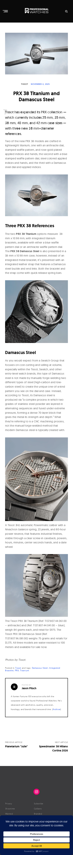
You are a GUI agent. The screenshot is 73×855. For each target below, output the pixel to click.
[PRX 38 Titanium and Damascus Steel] (36, 54)
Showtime (10, 808)
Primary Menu (5, 11)
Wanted (9, 813)
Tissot (24, 84)
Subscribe (38, 803)
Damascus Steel (40, 668)
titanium (24, 670)
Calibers (38, 808)
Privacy (8, 803)
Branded (38, 813)
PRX (17, 670)
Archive (56, 709)
